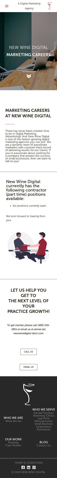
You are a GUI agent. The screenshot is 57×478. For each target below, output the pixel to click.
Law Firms (44, 418)
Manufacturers (44, 421)
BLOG (44, 442)
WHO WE (10, 418)
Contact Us (44, 445)
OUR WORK (13, 439)
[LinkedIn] (28, 467)
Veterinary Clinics (43, 415)
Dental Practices (44, 413)
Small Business (44, 423)
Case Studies (13, 445)
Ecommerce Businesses (43, 428)
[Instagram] (34, 467)
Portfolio (13, 442)
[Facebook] (23, 467)
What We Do (13, 421)
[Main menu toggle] (6, 6)
